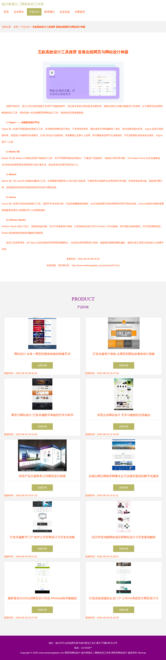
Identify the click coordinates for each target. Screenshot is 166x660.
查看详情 (42, 365)
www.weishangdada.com (51, 652)
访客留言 (80, 11)
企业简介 (19, 11)
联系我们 (49, 11)
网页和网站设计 (73, 652)
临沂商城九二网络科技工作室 (23, 4)
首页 (6, 11)
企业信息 (64, 11)
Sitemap (142, 652)
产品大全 (34, 11)
